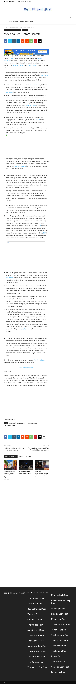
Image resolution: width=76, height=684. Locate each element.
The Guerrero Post (35, 641)
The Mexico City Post (37, 667)
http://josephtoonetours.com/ (26, 367)
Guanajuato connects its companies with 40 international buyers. (25, 473)
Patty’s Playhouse (39, 360)
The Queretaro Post (60, 635)
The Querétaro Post (36, 635)
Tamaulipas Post (58, 630)
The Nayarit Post (58, 646)
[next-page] (8, 480)
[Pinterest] (35, 41)
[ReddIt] (27, 41)
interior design (32, 65)
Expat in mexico (8, 469)
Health (22, 21)
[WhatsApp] (31, 41)
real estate (44, 75)
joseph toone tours (21, 423)
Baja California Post (36, 609)
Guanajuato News (14, 17)
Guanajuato (12, 423)
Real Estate (43, 17)
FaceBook (29, 56)
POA (39, 226)
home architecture (19, 65)
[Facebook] (5, 41)
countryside (9, 277)
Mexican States (32, 17)
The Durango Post (35, 662)
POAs (8, 216)
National (24, 17)
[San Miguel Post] (38, 9)
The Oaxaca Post (35, 625)
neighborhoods (31, 105)
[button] (70, 17)
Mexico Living (13, 21)
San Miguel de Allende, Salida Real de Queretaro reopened (14, 449)
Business (49, 17)
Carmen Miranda (20, 166)
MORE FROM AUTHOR (25, 456)
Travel (57, 17)
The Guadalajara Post (37, 651)
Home (5, 27)
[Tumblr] (14, 41)
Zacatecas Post (58, 672)
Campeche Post (34, 619)
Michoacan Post (58, 619)
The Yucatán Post (35, 598)
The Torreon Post (59, 661)
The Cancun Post (35, 603)
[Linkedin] (18, 41)
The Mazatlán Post (36, 657)
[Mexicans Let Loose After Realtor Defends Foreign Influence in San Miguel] (10, 465)
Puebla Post (56, 656)
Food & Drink (29, 21)
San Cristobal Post (35, 630)
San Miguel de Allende (10, 425)
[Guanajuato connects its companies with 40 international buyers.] (26, 465)
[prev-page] (5, 480)
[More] (44, 41)
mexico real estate (32, 423)
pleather (24, 329)
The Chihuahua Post (60, 640)
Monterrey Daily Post (37, 646)
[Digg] (40, 41)
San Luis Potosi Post (60, 624)
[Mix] (22, 41)
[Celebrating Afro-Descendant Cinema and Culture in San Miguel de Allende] (42, 465)
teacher (12, 98)
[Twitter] (10, 41)
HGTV (38, 120)
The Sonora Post (59, 651)
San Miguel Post (58, 608)
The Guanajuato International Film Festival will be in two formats (38, 449)
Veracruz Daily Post (60, 667)
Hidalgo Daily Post (59, 614)
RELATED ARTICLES (10, 456)
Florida (12, 58)
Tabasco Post (33, 614)
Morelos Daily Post (59, 595)
